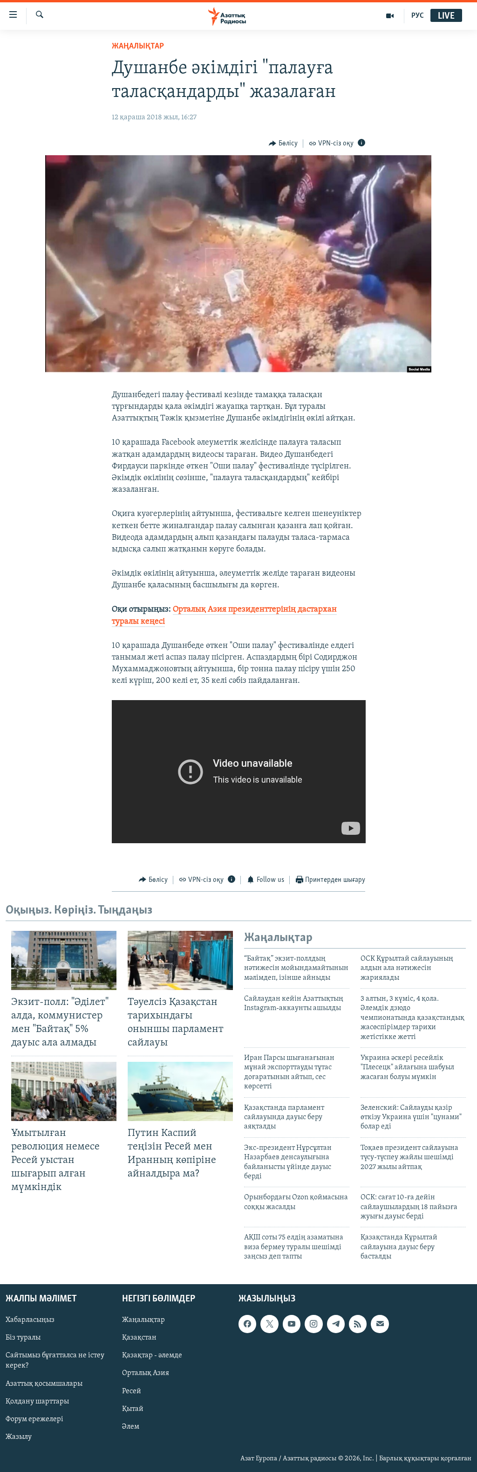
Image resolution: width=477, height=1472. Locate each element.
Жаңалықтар (143, 1320)
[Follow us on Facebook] (247, 1324)
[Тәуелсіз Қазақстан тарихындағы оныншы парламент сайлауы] (180, 960)
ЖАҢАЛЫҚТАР (138, 46)
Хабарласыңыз (30, 1320)
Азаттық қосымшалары (44, 1383)
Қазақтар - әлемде (152, 1355)
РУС (417, 16)
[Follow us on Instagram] (313, 1324)
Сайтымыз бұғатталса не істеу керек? (55, 1360)
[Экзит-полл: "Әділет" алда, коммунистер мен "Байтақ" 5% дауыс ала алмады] (63, 960)
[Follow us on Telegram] (336, 1324)
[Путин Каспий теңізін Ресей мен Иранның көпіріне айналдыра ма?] (180, 1091)
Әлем (130, 1426)
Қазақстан (139, 1337)
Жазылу (19, 1436)
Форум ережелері (34, 1419)
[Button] (283, 144)
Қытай (132, 1408)
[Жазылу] (379, 1324)
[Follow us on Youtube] (291, 1324)
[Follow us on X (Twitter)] (269, 1324)
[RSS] (358, 1324)
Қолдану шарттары (37, 1401)
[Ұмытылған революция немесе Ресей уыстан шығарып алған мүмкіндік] (63, 1091)
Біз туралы (23, 1337)
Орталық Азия (145, 1373)
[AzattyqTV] (390, 16)
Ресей (131, 1391)
